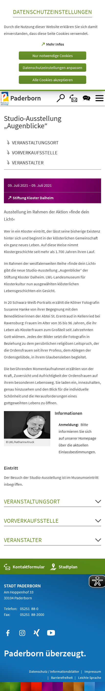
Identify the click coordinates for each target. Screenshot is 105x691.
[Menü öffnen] (99, 98)
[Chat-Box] (86, 98)
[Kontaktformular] (73, 98)
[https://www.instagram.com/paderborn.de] (22, 633)
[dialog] (52, 45)
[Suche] (60, 98)
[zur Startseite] (26, 98)
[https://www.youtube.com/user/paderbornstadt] (51, 633)
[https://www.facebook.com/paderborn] (8, 633)
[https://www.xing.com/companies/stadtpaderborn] (37, 633)
